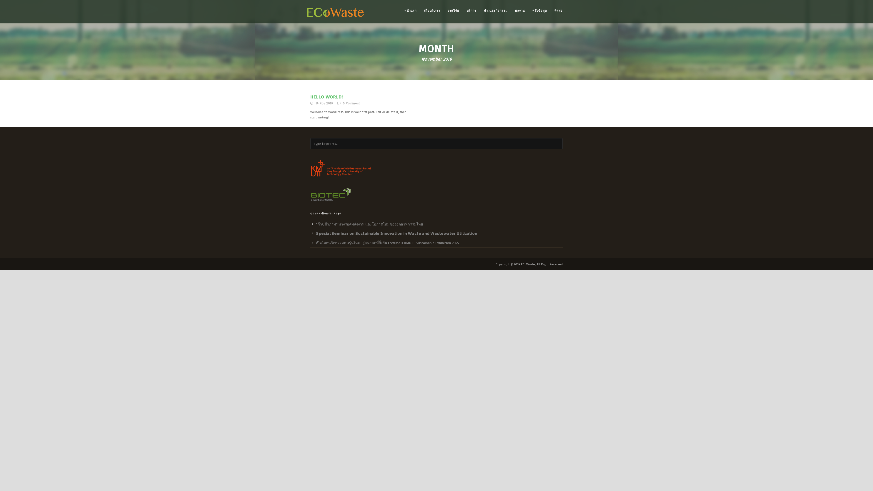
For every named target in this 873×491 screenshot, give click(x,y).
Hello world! (326, 97)
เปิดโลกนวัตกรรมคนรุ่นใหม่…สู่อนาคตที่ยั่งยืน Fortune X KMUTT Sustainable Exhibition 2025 (387, 242)
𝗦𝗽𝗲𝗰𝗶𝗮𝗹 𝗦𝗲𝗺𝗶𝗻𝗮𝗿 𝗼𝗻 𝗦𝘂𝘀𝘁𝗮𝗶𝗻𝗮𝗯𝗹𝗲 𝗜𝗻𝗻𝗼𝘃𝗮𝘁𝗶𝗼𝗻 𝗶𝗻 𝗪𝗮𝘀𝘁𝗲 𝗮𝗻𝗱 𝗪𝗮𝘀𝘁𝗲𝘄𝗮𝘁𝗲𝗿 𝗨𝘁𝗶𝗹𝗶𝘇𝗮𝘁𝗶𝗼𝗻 (396, 233)
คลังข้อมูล (539, 10)
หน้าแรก (410, 10)
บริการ (471, 10)
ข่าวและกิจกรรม (496, 10)
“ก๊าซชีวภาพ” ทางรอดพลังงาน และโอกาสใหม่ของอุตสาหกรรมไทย (369, 224)
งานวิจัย (453, 10)
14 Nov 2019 (324, 103)
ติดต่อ (558, 10)
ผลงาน (520, 10)
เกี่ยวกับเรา (432, 10)
